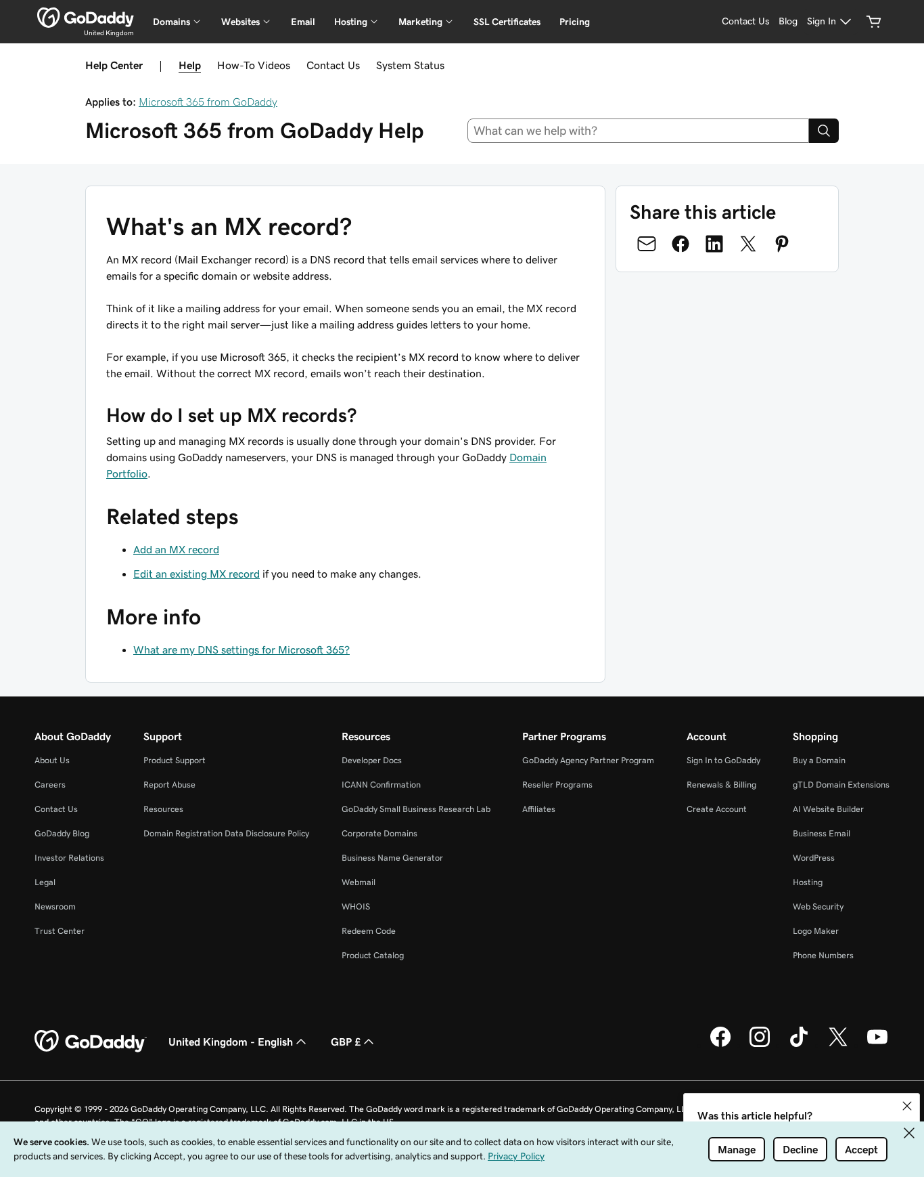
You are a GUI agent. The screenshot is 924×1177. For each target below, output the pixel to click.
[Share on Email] (647, 244)
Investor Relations (69, 857)
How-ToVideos (253, 65)
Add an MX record (176, 549)
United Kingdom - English (230, 1041)
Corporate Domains (379, 833)
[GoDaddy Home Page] (90, 1041)
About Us (52, 760)
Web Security (818, 906)
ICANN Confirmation (381, 784)
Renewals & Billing (721, 784)
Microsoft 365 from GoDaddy (208, 101)
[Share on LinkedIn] (714, 244)
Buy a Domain (819, 760)
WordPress (814, 857)
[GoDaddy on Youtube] (877, 1045)
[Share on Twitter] (748, 244)
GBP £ (346, 1041)
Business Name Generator (392, 857)
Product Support (174, 760)
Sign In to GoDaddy (723, 760)
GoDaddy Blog (61, 833)
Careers (50, 784)
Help (190, 65)
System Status (410, 65)
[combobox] (638, 131)
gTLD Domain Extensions (841, 784)
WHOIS (356, 906)
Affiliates (538, 809)
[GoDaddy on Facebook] (720, 1045)
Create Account (717, 809)
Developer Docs (372, 760)
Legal (44, 882)
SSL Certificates (506, 21)
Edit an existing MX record (196, 573)
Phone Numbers (823, 955)
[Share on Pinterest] (782, 244)
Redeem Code (369, 930)
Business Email (821, 833)
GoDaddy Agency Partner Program (588, 760)
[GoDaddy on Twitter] (838, 1045)
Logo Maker (816, 930)
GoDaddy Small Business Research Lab (416, 809)
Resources (163, 809)
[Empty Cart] (873, 21)
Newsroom (55, 906)
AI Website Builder (828, 809)
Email (303, 21)
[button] (907, 1106)
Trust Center (59, 930)
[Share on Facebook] (680, 244)
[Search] (824, 131)
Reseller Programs (557, 784)
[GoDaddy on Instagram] (759, 1045)
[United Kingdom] (85, 17)
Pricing (574, 21)
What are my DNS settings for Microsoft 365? (241, 649)
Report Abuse (169, 784)
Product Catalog (373, 955)
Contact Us (333, 65)
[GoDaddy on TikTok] (799, 1045)
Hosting (808, 882)
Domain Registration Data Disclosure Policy (226, 833)
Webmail (358, 882)
